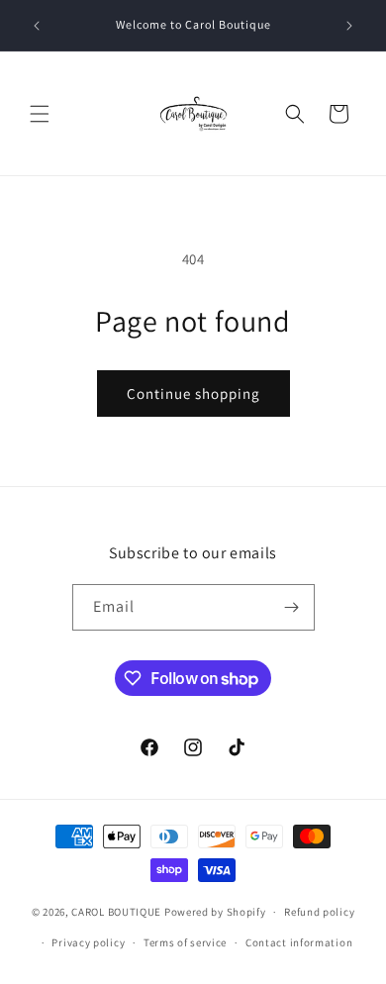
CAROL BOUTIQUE (116, 912)
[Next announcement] (349, 26)
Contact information (298, 942)
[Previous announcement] (36, 26)
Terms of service (185, 942)
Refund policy (319, 912)
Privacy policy (88, 942)
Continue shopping (193, 393)
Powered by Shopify (215, 912)
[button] (39, 114)
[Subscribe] (292, 607)
